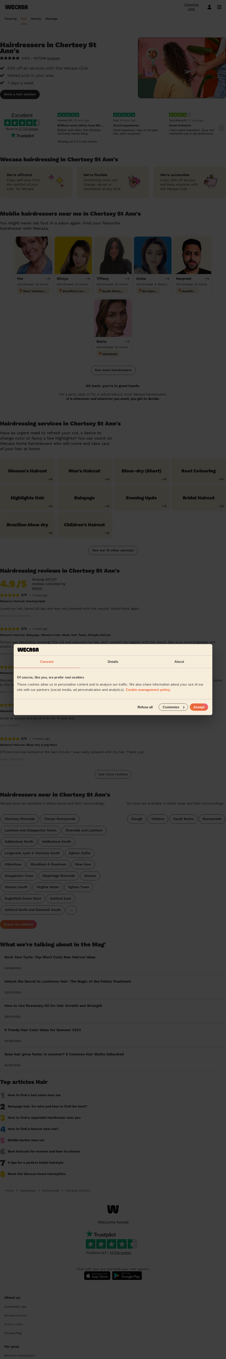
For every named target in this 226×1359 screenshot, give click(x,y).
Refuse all (145, 707)
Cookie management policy (148, 689)
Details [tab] (113, 662)
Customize (171, 707)
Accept (199, 707)
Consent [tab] (46, 662)
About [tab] (179, 662)
